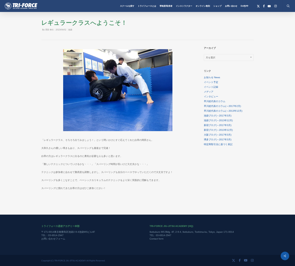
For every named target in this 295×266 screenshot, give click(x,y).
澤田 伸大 (49, 30)
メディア (208, 91)
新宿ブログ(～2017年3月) (217, 125)
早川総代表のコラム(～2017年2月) (222, 106)
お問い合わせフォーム (53, 238)
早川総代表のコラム (214, 101)
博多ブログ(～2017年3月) (217, 139)
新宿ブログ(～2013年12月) (218, 130)
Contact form (157, 238)
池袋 (70, 30)
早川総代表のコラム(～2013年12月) (223, 110)
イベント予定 (211, 82)
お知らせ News (212, 77)
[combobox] (229, 57)
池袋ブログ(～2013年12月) (218, 120)
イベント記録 (211, 87)
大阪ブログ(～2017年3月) (217, 134)
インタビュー (211, 96)
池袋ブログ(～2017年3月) (217, 115)
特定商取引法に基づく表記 (218, 144)
